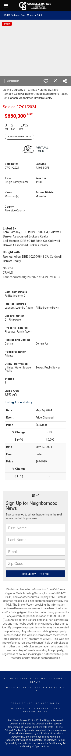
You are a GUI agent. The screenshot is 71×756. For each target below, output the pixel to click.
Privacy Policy (48, 703)
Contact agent (13, 81)
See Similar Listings (19, 136)
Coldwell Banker (17, 679)
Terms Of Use (21, 703)
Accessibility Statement (30, 708)
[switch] (46, 81)
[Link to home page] (35, 5)
